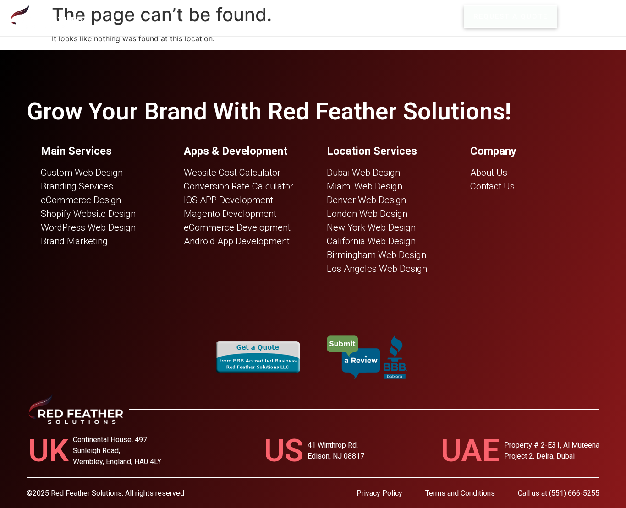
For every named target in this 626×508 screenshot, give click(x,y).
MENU (603, 16)
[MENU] (574, 16)
